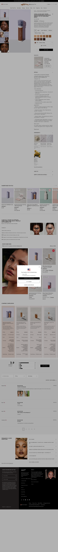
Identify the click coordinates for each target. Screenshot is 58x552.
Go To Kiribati (29, 281)
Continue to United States (29, 278)
